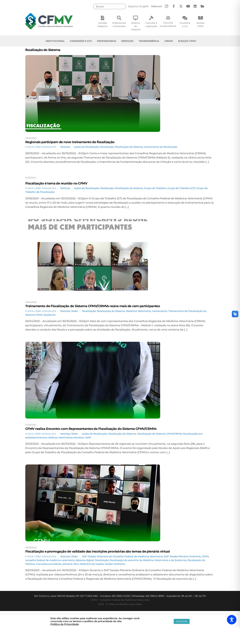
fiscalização (107, 146)
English (144, 6)
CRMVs (168, 41)
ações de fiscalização (86, 146)
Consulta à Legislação (151, 24)
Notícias (65, 146)
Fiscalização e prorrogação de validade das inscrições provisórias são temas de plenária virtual (97, 551)
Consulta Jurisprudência (168, 24)
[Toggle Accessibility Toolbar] (232, 620)
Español (133, 6)
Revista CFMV (200, 24)
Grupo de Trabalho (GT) (181, 188)
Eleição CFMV (187, 41)
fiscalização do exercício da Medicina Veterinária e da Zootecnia (148, 560)
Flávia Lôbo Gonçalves (40, 147)
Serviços (127, 41)
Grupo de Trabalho (155, 188)
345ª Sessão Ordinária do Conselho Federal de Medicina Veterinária (122, 556)
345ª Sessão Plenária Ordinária (182, 556)
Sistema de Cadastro (135, 26)
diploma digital (85, 560)
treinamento (159, 311)
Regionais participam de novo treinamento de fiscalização (70, 142)
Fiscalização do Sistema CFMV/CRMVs (159, 433)
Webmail (156, 6)
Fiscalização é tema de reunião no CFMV (56, 183)
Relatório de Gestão (92, 563)
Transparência (149, 41)
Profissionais (106, 41)
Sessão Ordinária (115, 563)
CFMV (205, 556)
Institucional (55, 41)
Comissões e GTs (81, 41)
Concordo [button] (181, 621)
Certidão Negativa (102, 24)
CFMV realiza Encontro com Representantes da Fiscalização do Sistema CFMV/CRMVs (90, 429)
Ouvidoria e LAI (185, 24)
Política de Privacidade (64, 624)
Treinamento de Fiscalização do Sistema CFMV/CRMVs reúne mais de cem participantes (92, 306)
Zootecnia (50, 314)
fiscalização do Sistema (129, 146)
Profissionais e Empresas (119, 24)
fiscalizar (79, 437)
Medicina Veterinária (138, 311)
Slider (74, 311)
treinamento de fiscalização (160, 146)
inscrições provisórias (48, 563)
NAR (88, 437)
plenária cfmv (71, 563)
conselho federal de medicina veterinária (49, 560)
